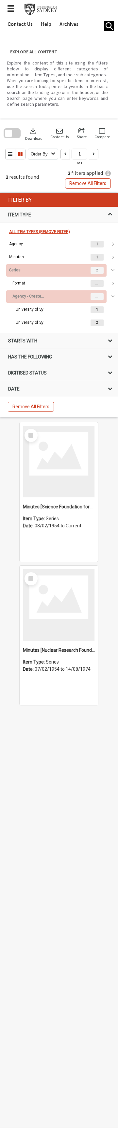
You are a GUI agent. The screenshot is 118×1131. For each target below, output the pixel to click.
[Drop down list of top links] (13, 9)
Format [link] (18, 283)
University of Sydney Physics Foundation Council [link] (32, 322)
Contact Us (20, 24)
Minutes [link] (16, 257)
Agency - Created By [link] (28, 296)
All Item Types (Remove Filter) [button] (39, 231)
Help (46, 24)
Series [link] (15, 270)
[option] (58, 244)
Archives (68, 24)
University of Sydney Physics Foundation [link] (32, 309)
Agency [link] (16, 244)
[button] (59, 133)
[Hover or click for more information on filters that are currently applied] (108, 173)
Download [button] (33, 133)
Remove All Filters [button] (87, 183)
